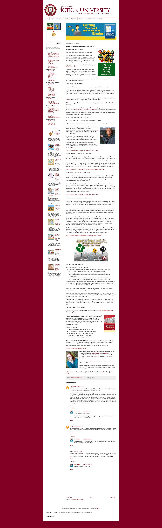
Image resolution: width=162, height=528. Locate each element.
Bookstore (73, 18)
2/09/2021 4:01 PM (87, 439)
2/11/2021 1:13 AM (78, 451)
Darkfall (106, 353)
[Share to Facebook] (93, 378)
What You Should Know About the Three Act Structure (58, 147)
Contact (81, 18)
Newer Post (69, 497)
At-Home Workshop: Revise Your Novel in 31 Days (57, 176)
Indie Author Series (52, 122)
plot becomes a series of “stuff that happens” (87, 109)
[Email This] (88, 378)
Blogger (97, 508)
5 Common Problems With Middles (57, 207)
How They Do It (51, 120)
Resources (59, 18)
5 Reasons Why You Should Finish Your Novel (57, 237)
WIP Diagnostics (51, 124)
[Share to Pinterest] (94, 378)
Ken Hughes (73, 386)
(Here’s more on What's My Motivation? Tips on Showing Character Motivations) (85, 169)
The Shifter (93, 353)
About (52, 18)
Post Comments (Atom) (77, 499)
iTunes (107, 372)
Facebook (73, 372)
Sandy (71, 426)
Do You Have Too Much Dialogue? (58, 251)
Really (71, 312)
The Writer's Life (51, 123)
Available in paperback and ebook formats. (76, 348)
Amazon (94, 372)
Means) (75, 312)
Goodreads (88, 372)
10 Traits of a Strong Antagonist (57, 132)
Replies (73, 408)
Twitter (78, 372)
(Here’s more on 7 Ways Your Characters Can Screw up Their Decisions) (83, 235)
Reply (71, 405)
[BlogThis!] (90, 378)
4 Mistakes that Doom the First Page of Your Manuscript (57, 222)
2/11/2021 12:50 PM (87, 464)
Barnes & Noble (101, 372)
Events (66, 18)
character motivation (78, 377)
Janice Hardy (77, 411)
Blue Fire (99, 353)
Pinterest (83, 372)
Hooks (49, 87)
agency (72, 377)
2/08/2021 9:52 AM (80, 386)
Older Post (112, 497)
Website (68, 372)
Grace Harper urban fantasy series (97, 361)
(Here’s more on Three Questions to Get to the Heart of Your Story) (82, 194)
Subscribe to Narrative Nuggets (93, 18)
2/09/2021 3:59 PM (87, 411)
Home (46, 18)
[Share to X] (91, 378)
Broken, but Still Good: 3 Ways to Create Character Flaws (57, 267)
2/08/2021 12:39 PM (78, 426)
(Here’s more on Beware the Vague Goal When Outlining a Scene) (82, 150)
